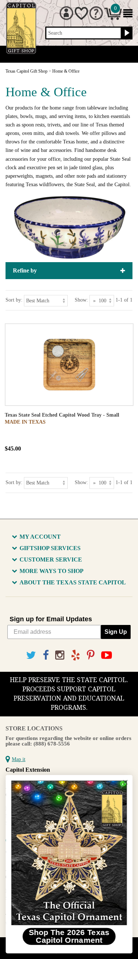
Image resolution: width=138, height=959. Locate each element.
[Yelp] (75, 655)
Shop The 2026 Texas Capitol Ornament (69, 936)
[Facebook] (45, 655)
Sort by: (14, 300)
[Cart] (113, 18)
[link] (68, 853)
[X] (31, 655)
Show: (81, 300)
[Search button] (126, 33)
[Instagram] (60, 655)
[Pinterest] (90, 655)
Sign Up (116, 632)
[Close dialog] (125, 782)
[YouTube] (106, 655)
